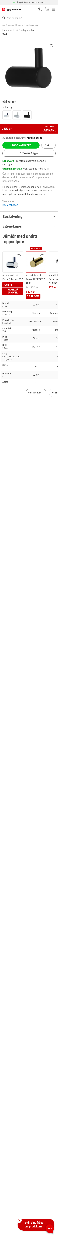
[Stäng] (19, 1220)
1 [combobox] (47, 145)
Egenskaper (12, 226)
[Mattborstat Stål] (16, 114)
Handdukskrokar (31, 25)
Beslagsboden (10, 204)
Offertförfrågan (29, 153)
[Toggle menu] (53, 9)
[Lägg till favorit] (51, 45)
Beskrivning (12, 216)
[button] (29, 102)
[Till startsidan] (11, 9)
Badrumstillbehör (14, 25)
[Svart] (27, 114)
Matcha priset (34, 137)
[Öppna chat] (50, 1229)
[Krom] (6, 114)
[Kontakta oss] (40, 9)
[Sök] (3, 17)
